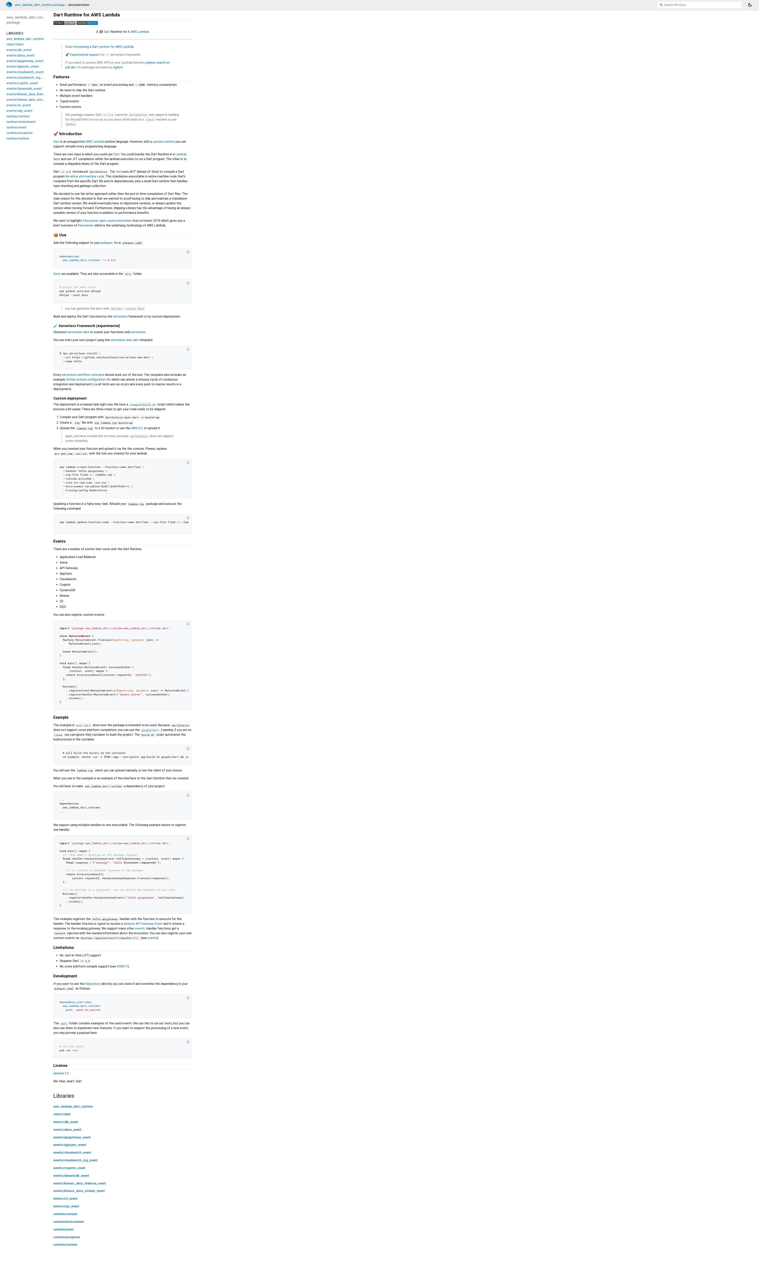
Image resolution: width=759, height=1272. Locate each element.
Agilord (118, 67)
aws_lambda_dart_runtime (73, 1106)
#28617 (122, 966)
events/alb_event (65, 1122)
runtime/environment (68, 1222)
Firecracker (85, 225)
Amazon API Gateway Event (143, 924)
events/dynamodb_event (71, 1176)
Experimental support (85, 55)
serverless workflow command (83, 375)
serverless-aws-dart (125, 340)
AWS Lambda (139, 32)
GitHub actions (76, 379)
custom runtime (164, 141)
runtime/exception (66, 1237)
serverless (120, 316)
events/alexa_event (67, 1130)
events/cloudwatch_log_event (75, 1160)
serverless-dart (78, 332)
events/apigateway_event (72, 1137)
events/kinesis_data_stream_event (79, 1191)
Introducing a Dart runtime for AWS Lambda (103, 47)
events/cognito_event (69, 1168)
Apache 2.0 (61, 1073)
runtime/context (65, 1214)
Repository (92, 984)
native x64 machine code (87, 176)
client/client (62, 1114)
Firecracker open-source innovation (107, 221)
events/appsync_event (69, 1145)
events (140, 928)
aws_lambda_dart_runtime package (40, 5)
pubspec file (109, 243)
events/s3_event (65, 1198)
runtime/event (63, 1229)
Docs (57, 274)
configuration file (99, 379)
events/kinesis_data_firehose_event (79, 1183)
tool (119, 171)
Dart (107, 32)
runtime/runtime (65, 1245)
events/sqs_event (66, 1206)
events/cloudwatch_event (72, 1152)
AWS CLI (137, 428)
